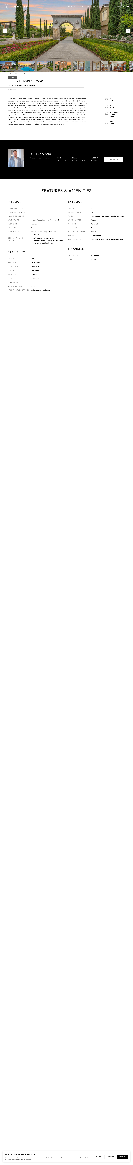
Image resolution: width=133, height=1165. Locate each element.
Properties (72, 6)
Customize (111, 1156)
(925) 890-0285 (61, 160)
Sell (81, 6)
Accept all (122, 1156)
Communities (106, 6)
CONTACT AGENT (113, 159)
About (95, 6)
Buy (88, 6)
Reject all (99, 1156)
